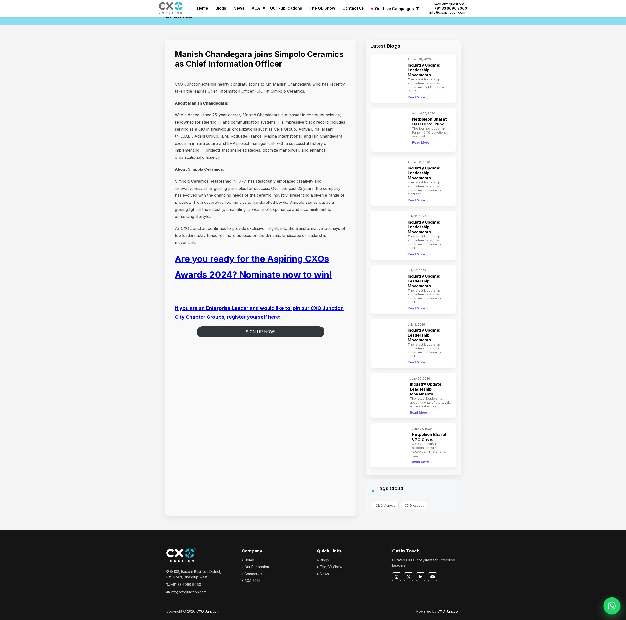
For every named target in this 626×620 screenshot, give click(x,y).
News (239, 8)
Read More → (418, 97)
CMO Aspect (385, 505)
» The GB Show (329, 567)
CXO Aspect (414, 505)
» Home (248, 560)
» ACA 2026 (251, 580)
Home (202, 8)
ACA (256, 8)
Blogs (220, 8)
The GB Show (322, 8)
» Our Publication (255, 567)
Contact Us (353, 8)
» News (323, 574)
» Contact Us (252, 574)
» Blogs (323, 560)
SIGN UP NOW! (260, 331)
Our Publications (286, 8)
